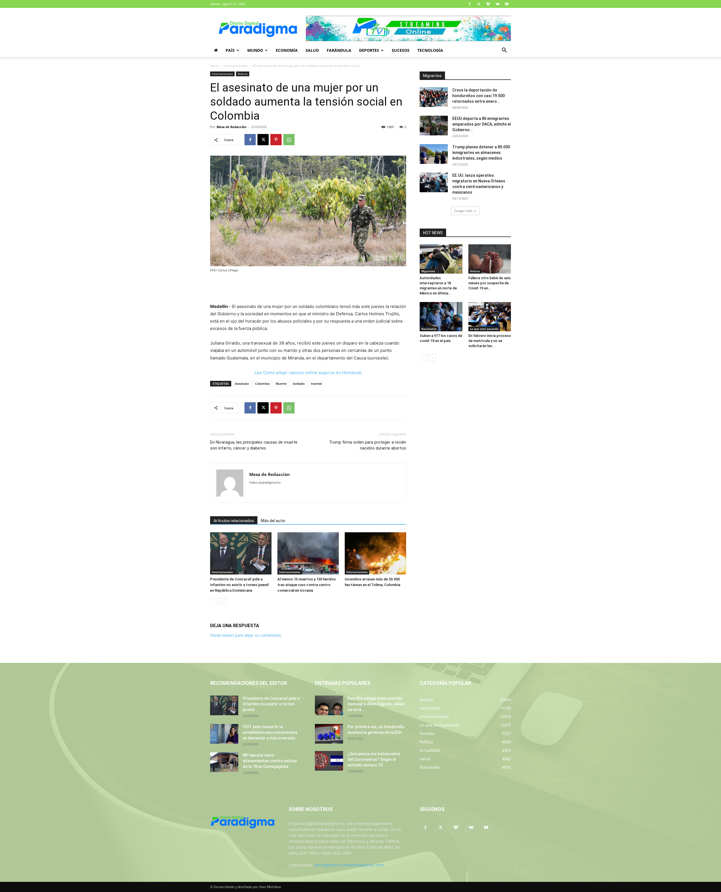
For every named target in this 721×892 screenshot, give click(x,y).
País (230, 50)
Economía (287, 50)
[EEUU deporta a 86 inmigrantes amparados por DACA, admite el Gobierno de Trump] (434, 125)
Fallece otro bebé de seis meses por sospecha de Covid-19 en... (489, 283)
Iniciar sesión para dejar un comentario (245, 635)
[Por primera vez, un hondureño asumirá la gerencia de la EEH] (329, 734)
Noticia (243, 74)
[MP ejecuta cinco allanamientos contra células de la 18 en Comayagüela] (224, 762)
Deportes (369, 50)
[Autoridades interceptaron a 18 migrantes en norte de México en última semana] (441, 259)
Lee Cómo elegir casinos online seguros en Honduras (308, 372)
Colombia (262, 383)
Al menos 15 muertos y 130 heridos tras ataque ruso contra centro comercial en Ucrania (306, 585)
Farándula (339, 50)
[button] (504, 50)
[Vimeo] (488, 4)
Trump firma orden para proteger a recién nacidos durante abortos (367, 445)
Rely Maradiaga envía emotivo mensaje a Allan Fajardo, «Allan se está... (376, 704)
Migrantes (428, 271)
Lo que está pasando (484, 329)
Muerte (281, 383)
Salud (312, 50)
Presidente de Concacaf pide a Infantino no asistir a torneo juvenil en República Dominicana (239, 585)
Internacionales (236, 65)
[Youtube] (506, 4)
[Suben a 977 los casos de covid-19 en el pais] (441, 316)
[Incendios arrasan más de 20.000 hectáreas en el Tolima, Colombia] (375, 553)
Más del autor (273, 520)
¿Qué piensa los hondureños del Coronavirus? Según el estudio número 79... (374, 759)
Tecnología (430, 50)
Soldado (299, 383)
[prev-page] (213, 601)
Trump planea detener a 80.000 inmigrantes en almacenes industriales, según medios (481, 152)
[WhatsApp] (289, 139)
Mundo (255, 50)
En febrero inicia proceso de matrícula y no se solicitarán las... (489, 341)
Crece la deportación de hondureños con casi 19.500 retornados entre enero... (478, 96)
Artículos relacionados (233, 520)
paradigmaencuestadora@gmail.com (349, 865)
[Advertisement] (308, 288)
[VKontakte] (497, 4)
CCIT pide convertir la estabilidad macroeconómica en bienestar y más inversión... (271, 732)
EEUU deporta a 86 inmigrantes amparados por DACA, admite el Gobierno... (481, 124)
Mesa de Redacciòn (231, 127)
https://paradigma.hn (265, 482)
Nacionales (429, 329)
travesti (316, 383)
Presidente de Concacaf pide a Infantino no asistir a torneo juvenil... (271, 704)
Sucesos (401, 50)
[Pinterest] (276, 139)
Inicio (214, 65)
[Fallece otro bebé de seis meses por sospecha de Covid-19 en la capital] (489, 259)
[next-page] (222, 601)
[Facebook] (469, 4)
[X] (479, 4)
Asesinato (242, 383)
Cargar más (463, 210)
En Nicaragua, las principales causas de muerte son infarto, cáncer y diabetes (253, 445)
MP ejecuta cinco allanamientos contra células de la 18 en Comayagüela (270, 761)
